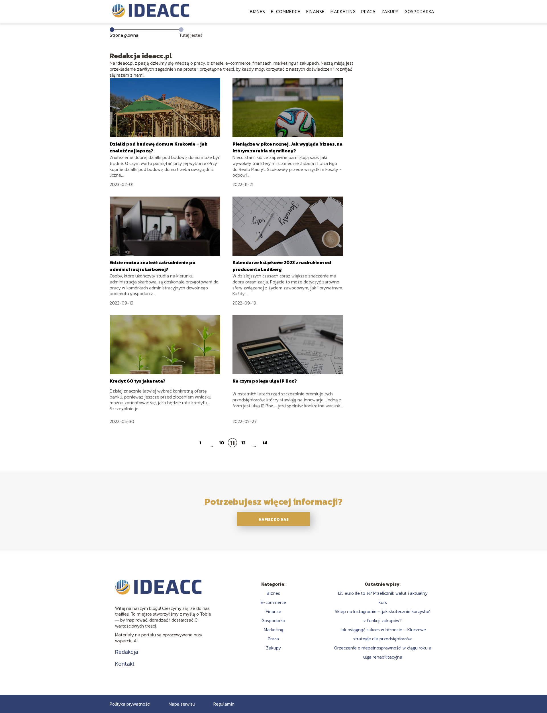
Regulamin (223, 703)
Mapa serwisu (182, 703)
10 (221, 442)
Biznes (257, 11)
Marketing (343, 11)
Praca (368, 11)
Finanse (315, 11)
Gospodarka (419, 11)
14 (265, 442)
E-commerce (286, 11)
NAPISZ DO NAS (274, 519)
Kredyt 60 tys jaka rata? (138, 380)
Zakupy (390, 11)
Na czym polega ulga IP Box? (264, 380)
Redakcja (126, 651)
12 (243, 442)
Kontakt (124, 663)
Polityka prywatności (130, 703)
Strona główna (124, 35)
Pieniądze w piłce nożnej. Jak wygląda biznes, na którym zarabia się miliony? (287, 147)
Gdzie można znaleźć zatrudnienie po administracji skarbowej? (152, 266)
